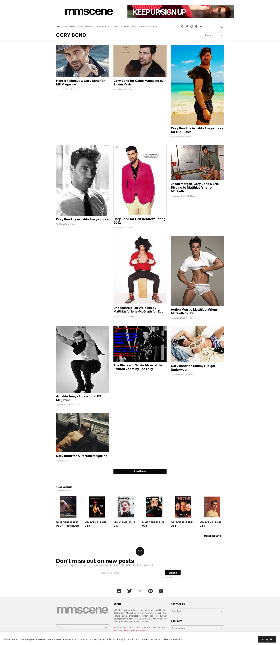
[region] (140, 638)
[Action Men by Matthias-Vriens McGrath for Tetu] (197, 271)
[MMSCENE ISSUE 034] (212, 507)
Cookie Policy (175, 639)
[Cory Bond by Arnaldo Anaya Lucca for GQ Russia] (197, 85)
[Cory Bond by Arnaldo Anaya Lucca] (82, 180)
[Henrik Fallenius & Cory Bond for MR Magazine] (82, 61)
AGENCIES (129, 26)
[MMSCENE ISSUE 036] (154, 507)
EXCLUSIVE (86, 26)
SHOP (154, 26)
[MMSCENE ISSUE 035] (183, 507)
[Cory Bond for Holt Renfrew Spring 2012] (140, 180)
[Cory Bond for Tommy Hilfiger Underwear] (197, 344)
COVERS (115, 26)
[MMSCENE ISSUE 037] (125, 507)
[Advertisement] (82, 256)
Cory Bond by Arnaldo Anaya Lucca (82, 219)
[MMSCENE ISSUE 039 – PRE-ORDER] (68, 507)
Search (106, 627)
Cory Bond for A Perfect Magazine (81, 456)
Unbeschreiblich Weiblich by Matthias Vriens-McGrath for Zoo (138, 309)
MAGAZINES (71, 26)
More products (212, 536)
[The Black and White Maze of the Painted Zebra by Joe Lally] (140, 344)
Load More (140, 471)
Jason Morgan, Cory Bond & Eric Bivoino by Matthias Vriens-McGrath (195, 187)
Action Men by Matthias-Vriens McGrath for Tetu (194, 311)
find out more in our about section (129, 630)
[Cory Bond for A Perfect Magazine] (82, 432)
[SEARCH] (222, 26)
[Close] (278, 633)
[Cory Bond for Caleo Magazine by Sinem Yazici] (140, 61)
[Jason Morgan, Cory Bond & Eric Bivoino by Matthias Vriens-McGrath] (197, 162)
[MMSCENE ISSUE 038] (97, 507)
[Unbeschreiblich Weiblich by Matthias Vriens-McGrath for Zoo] (140, 270)
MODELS (142, 26)
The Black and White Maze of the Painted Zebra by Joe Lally (138, 367)
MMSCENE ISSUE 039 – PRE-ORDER (67, 524)
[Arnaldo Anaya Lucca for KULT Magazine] (82, 359)
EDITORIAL (102, 26)
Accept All (267, 639)
